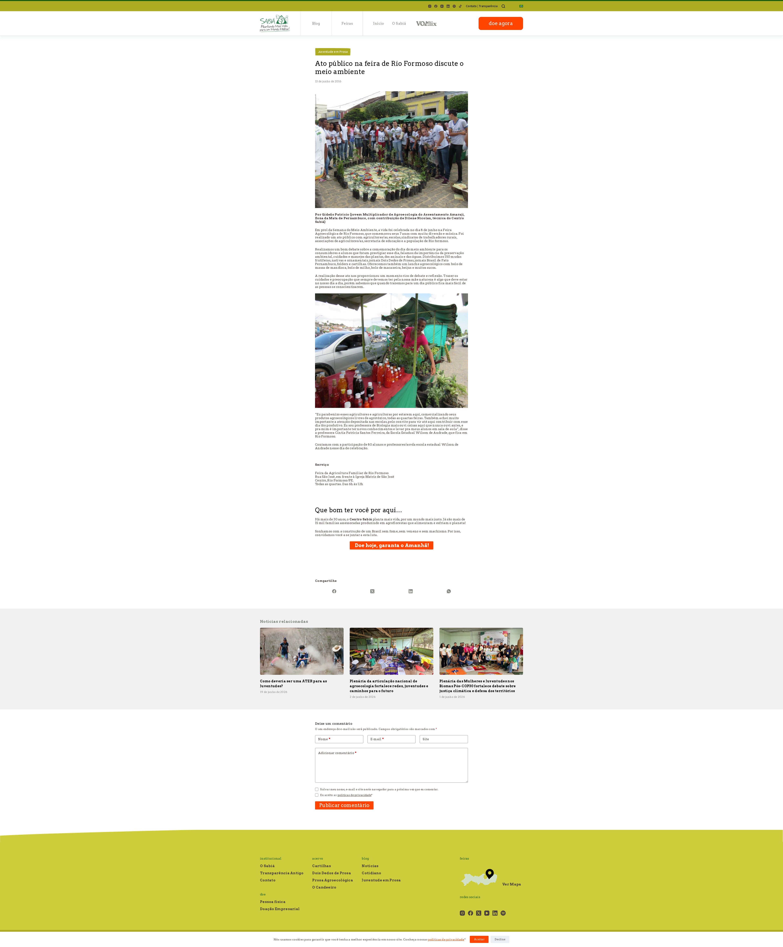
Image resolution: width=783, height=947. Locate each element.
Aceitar (479, 939)
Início (378, 23)
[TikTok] (460, 6)
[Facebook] (435, 6)
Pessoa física (272, 902)
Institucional (270, 858)
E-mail (377, 739)
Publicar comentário (344, 805)
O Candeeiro (324, 887)
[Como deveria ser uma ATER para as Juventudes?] (302, 651)
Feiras (347, 23)
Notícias (370, 866)
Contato (471, 6)
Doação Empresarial (280, 909)
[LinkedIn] (448, 6)
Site (426, 739)
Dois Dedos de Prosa (331, 873)
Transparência (488, 6)
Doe (263, 894)
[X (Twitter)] (372, 591)
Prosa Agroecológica (332, 880)
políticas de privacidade (446, 939)
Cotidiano (371, 873)
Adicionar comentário (337, 753)
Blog (316, 23)
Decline (500, 939)
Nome (324, 739)
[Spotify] (454, 6)
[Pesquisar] (503, 6)
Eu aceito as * (346, 795)
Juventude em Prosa (333, 51)
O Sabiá (399, 23)
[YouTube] (441, 6)
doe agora (501, 23)
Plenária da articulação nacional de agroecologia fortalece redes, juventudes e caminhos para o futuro (389, 686)
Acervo (317, 858)
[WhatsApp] (449, 591)
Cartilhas (321, 866)
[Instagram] (429, 6)
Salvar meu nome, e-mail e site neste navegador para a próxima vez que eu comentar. (379, 789)
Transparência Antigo (281, 873)
